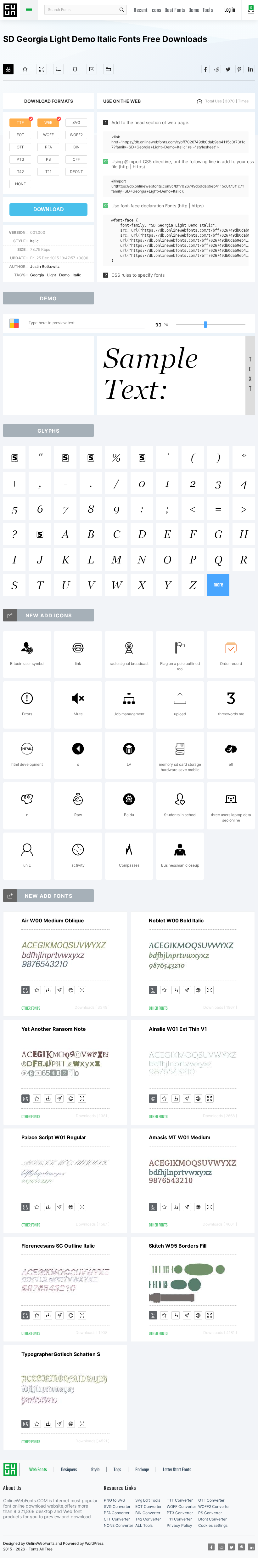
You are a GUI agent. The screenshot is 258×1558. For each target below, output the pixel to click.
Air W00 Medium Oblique (52, 920)
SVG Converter (117, 1506)
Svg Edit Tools (147, 1500)
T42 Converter (148, 1519)
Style (95, 1470)
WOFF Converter (181, 1506)
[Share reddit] (217, 69)
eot (20, 134)
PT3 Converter (180, 1512)
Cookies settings (212, 1525)
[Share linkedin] (251, 69)
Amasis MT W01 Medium (179, 1137)
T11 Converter (179, 1519)
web (48, 122)
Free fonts (11, 11)
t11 (48, 171)
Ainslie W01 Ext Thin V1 (178, 1029)
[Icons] (92, 69)
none (20, 184)
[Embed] (71, 990)
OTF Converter (211, 1500)
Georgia (37, 275)
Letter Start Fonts (177, 1470)
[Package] (75, 69)
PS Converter (210, 1512)
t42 (20, 171)
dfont (76, 171)
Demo (193, 10)
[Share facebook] (205, 69)
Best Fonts (175, 10)
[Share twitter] (228, 69)
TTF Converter (180, 1500)
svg (76, 122)
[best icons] (10, 895)
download (48, 209)
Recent (140, 10)
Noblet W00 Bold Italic (176, 920)
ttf (20, 122)
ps (48, 159)
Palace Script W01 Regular (53, 1137)
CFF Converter (117, 1519)
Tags (117, 1470)
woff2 (76, 134)
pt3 (20, 159)
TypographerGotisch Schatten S (60, 1354)
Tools (208, 10)
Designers (69, 1470)
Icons (155, 10)
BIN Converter (147, 1512)
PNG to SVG (114, 1500)
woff (48, 134)
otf (20, 147)
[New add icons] (10, 615)
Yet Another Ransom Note (53, 1029)
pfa (48, 147)
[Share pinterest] (239, 69)
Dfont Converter (212, 1519)
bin (76, 147)
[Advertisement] (50, 375)
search (121, 9)
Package (142, 1470)
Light (51, 275)
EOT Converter (148, 1506)
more (218, 585)
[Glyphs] (58, 69)
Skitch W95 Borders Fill (177, 1246)
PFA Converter (116, 1512)
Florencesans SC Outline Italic (58, 1246)
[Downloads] (48, 990)
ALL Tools (144, 1525)
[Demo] (41, 69)
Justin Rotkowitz (45, 266)
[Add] (8, 69)
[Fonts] (108, 69)
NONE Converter (118, 1525)
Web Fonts (38, 1470)
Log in (229, 10)
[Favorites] (25, 69)
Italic (34, 241)
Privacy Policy (179, 1525)
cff (76, 159)
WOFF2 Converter (214, 1506)
